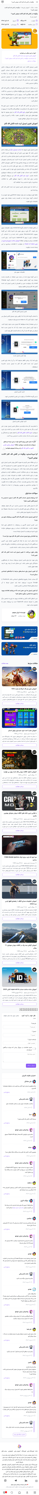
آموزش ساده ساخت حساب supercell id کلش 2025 (20, 989)
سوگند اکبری (31, 692)
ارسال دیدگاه (31, 1066)
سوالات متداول (31, 61)
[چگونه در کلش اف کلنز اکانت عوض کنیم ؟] (19, 39)
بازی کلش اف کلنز (19, 112)
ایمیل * (34, 1031)
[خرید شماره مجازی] (19, 633)
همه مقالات (4, 663)
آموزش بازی (17, 1451)
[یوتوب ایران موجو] (36, 1481)
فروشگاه (24, 1451)
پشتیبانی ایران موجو (18, 1208)
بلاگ (32, 8)
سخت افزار (4, 1451)
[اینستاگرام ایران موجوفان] (5, 1481)
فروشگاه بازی (30, 1451)
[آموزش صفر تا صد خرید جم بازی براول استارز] (19, 718)
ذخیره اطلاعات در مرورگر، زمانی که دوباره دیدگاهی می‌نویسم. (17, 1048)
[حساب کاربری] (27, 1492)
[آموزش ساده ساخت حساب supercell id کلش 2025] (19, 977)
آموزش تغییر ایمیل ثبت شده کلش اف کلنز (24, 56)
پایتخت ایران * (32, 1039)
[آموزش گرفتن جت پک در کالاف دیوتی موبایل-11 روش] (19, 933)
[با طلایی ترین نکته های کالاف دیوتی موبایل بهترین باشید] (19, 801)
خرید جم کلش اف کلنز (21, 176)
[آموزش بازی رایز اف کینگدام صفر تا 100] (19, 676)
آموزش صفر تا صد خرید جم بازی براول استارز (22, 730)
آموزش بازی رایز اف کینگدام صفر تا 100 (24, 689)
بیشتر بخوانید (20, 703)
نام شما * (33, 1023)
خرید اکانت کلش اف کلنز (25, 433)
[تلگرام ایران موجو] (16, 1481)
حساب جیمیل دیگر (15, 150)
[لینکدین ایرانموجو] (26, 1481)
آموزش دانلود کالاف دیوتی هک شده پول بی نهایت (20, 772)
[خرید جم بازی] (19, 649)
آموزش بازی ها (25, 8)
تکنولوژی (10, 1451)
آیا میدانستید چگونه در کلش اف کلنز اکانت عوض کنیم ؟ (20, 58)
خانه (36, 8)
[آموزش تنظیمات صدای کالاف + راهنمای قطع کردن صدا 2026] (19, 889)
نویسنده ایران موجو (18, 612)
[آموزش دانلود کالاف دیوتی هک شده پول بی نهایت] (19, 759)
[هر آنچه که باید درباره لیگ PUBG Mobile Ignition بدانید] (19, 845)
